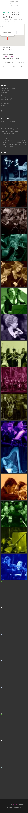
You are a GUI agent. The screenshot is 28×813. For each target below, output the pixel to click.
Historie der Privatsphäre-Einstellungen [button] (11, 131)
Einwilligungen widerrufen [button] (8, 133)
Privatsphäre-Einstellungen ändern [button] (10, 129)
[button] (7, 38)
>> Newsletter (4, 105)
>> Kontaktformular (6, 103)
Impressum (21, 804)
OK (19, 32)
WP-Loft (15, 804)
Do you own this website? (6, 32)
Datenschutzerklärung (14, 807)
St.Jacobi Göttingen (8, 56)
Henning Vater (19, 19)
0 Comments (6, 21)
